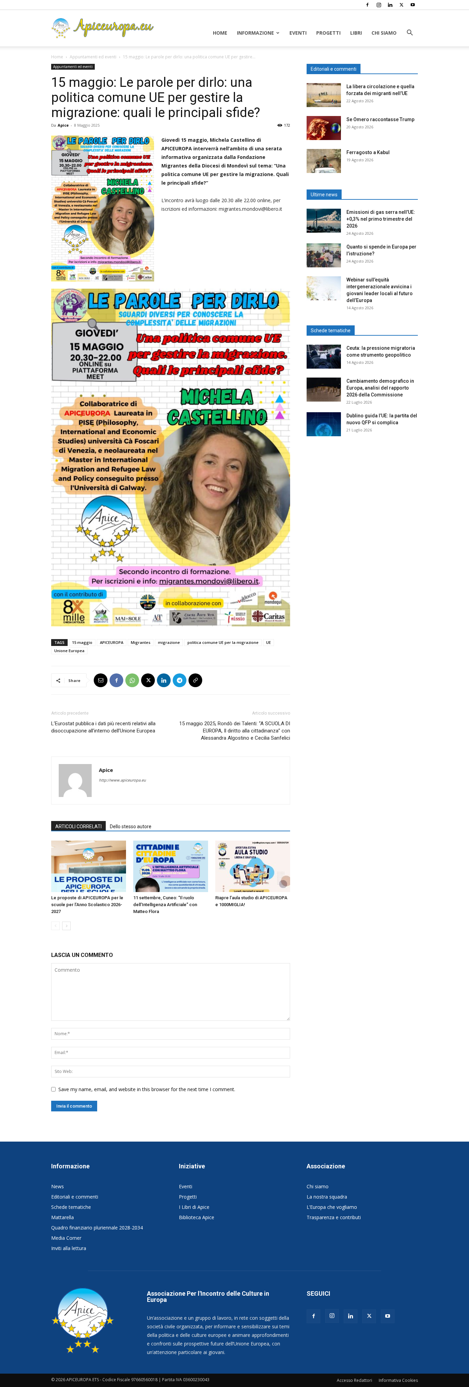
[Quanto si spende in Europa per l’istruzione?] (324, 255)
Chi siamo (384, 33)
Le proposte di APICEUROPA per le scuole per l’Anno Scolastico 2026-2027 (87, 904)
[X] (401, 5)
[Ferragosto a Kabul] (324, 161)
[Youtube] (413, 5)
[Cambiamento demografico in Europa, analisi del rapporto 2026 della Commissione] (324, 390)
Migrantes (140, 642)
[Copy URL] (195, 680)
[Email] (100, 680)
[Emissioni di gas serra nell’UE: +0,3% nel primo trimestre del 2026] (324, 221)
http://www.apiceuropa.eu (122, 780)
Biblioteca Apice (196, 1217)
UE (268, 642)
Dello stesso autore (130, 826)
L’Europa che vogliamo (332, 1207)
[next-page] (66, 926)
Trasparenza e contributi (334, 1217)
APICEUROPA (111, 642)
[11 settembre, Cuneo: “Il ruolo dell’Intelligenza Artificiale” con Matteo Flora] (170, 866)
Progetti (328, 33)
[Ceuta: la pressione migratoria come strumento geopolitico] (324, 357)
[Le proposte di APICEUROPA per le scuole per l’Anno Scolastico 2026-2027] (88, 866)
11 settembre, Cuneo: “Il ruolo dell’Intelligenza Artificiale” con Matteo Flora (165, 904)
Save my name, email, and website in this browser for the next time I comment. (146, 1089)
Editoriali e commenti (74, 1196)
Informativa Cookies (398, 1380)
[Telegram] (179, 680)
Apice (63, 125)
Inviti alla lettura (68, 1248)
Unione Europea (69, 650)
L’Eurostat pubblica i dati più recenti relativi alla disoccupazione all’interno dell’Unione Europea (103, 727)
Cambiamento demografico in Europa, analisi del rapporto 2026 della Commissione (380, 387)
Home (220, 33)
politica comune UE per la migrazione (223, 642)
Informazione (255, 33)
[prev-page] (55, 926)
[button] (409, 33)
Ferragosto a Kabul (368, 152)
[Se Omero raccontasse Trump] (324, 128)
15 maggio (82, 642)
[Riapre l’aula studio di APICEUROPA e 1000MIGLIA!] (252, 866)
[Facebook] (367, 5)
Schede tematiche (71, 1207)
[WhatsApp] (132, 680)
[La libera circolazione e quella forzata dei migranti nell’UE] (324, 95)
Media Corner (66, 1238)
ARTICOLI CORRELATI (78, 826)
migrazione (169, 642)
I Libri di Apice (194, 1207)
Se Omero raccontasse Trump (380, 119)
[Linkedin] (390, 5)
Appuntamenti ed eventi (93, 57)
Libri (356, 33)
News (57, 1186)
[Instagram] (379, 5)
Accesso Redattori (354, 1380)
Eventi (298, 33)
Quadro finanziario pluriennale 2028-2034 (97, 1227)
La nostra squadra (327, 1196)
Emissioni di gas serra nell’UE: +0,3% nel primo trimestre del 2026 (380, 219)
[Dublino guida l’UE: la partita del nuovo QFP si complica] (324, 424)
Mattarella (62, 1217)
